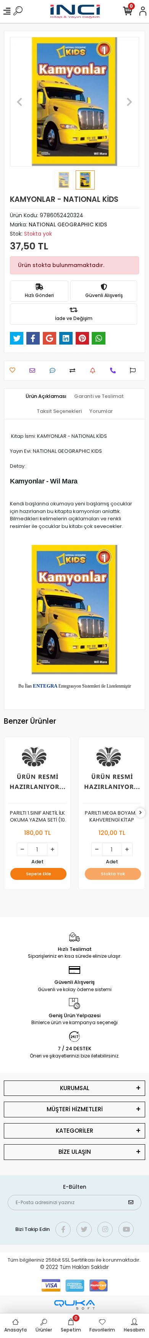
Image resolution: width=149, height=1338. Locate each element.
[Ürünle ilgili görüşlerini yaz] (54, 370)
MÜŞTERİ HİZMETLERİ (75, 1109)
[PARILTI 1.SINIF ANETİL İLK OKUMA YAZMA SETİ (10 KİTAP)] (37, 772)
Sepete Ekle (38, 874)
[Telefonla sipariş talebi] (114, 370)
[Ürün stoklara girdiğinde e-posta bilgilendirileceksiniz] (94, 370)
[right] (140, 813)
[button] (19, 102)
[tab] (46, 396)
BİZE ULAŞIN (74, 1152)
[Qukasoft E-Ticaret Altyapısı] (74, 1305)
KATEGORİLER (74, 1131)
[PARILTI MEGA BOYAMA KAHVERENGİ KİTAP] (112, 772)
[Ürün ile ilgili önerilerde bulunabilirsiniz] (134, 370)
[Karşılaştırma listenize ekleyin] (74, 370)
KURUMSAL (74, 1088)
